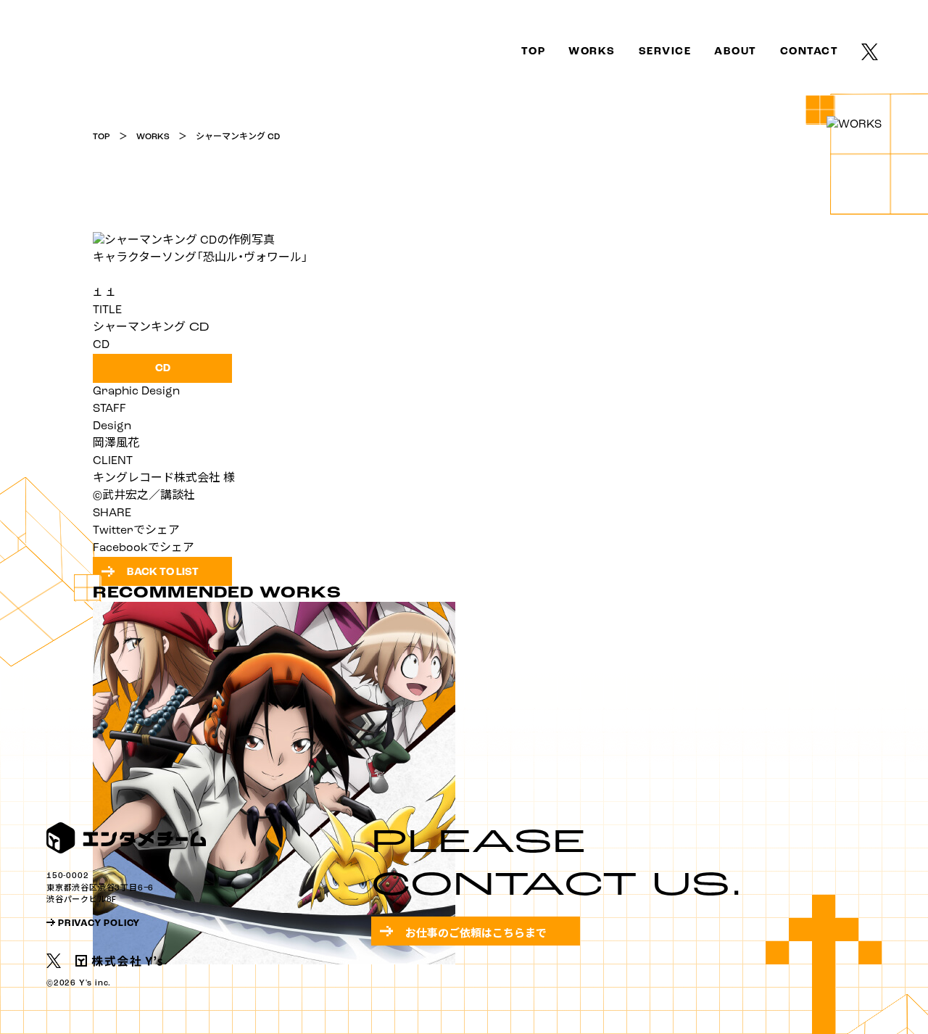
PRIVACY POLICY (99, 923)
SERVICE (665, 51)
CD (162, 368)
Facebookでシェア (143, 548)
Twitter (871, 52)
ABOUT (735, 51)
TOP (59, 49)
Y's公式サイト (118, 961)
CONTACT (809, 51)
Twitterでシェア (136, 531)
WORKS (592, 51)
